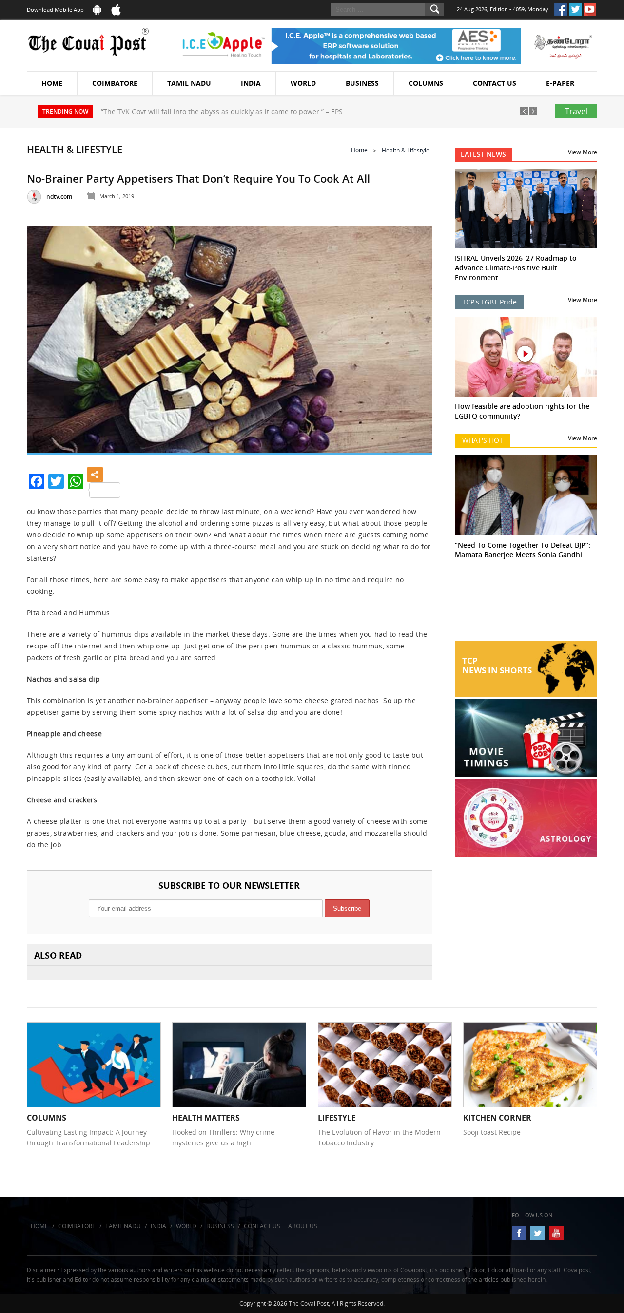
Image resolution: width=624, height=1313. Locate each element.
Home (51, 83)
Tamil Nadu (189, 83)
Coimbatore (114, 83)
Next (412, 337)
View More (582, 152)
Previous (46, 337)
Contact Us (494, 83)
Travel (576, 111)
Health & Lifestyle (405, 150)
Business (362, 83)
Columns (426, 83)
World (303, 83)
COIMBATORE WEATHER (526, 604)
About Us (302, 1226)
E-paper (560, 83)
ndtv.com (59, 196)
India (251, 83)
